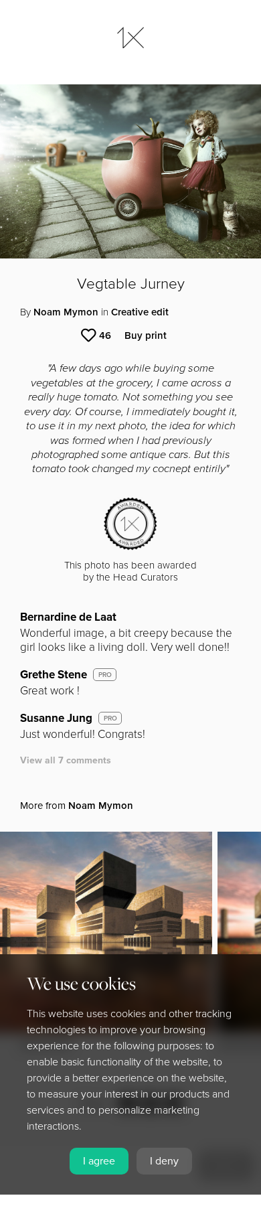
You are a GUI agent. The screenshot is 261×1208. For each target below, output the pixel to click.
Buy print (145, 335)
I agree (99, 1161)
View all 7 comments (65, 760)
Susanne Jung (56, 718)
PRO (105, 675)
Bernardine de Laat (68, 617)
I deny (164, 1161)
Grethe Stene (53, 675)
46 (105, 335)
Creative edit (140, 312)
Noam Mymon (65, 312)
